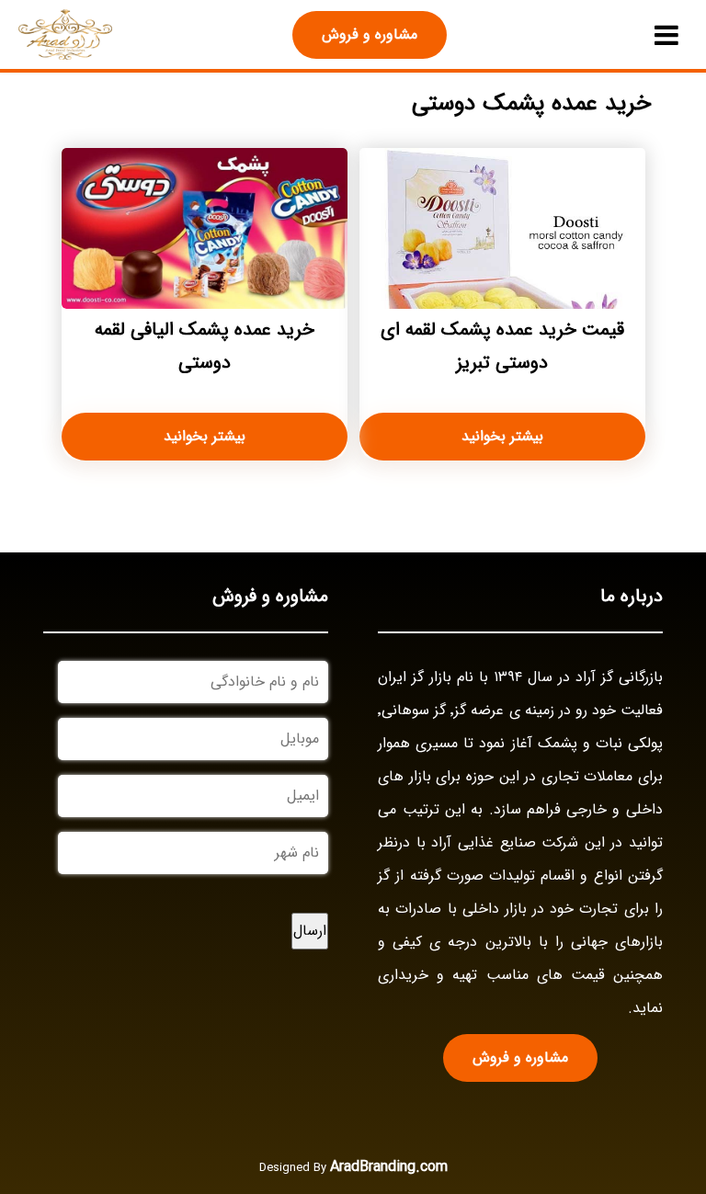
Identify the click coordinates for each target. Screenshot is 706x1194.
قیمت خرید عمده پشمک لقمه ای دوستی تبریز (502, 346)
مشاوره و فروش (369, 34)
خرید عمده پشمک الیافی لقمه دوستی (204, 346)
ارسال (309, 930)
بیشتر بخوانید (502, 436)
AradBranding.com (389, 1166)
